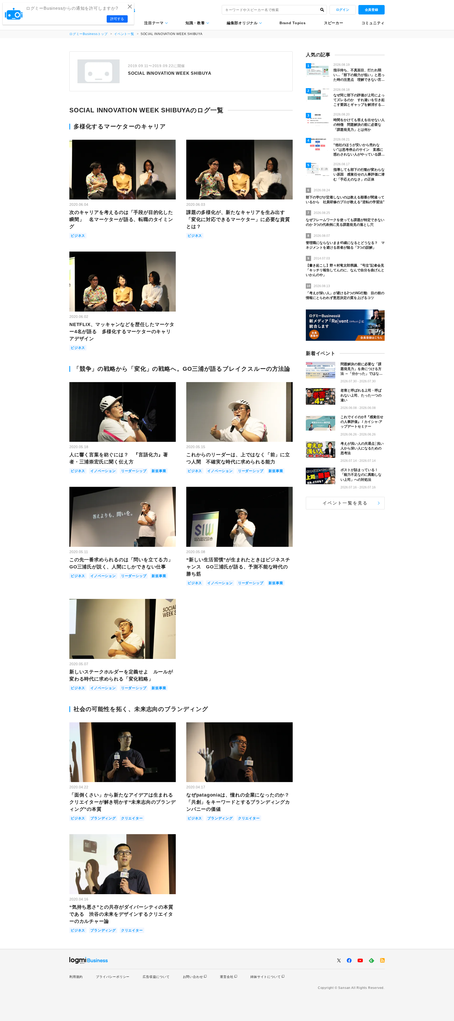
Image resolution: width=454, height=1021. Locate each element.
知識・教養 (195, 23)
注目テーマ (154, 23)
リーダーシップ (134, 471)
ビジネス (78, 236)
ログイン (342, 10)
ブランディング (103, 818)
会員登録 (371, 10)
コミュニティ (373, 23)
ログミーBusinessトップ (88, 34)
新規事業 (159, 471)
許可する (117, 19)
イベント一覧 (124, 34)
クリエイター (132, 818)
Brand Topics (293, 23)
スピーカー (333, 23)
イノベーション (103, 471)
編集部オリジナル (242, 23)
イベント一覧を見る (345, 503)
